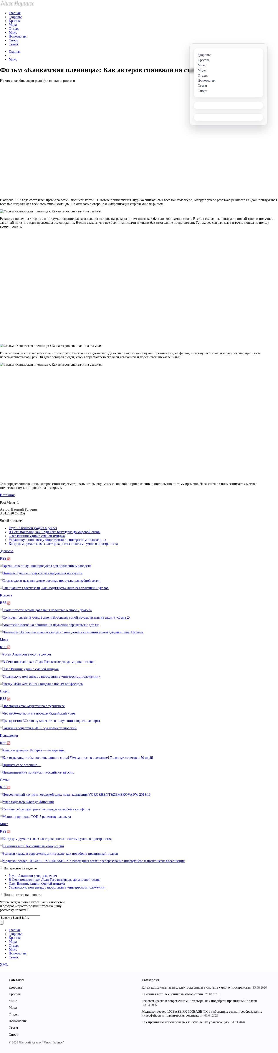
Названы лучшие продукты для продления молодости (43, 573)
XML (4, 964)
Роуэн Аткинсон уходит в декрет (33, 528)
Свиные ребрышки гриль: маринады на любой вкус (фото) (46, 809)
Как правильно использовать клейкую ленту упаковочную (185, 1022)
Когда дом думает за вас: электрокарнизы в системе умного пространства (63, 543)
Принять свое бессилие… (22, 765)
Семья (13, 44)
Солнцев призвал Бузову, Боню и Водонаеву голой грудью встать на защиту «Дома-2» (67, 617)
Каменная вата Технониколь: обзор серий (33, 846)
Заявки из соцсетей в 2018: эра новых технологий (40, 728)
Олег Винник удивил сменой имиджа (37, 536)
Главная (14, 13)
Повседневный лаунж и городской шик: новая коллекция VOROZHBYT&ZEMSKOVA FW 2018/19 (77, 794)
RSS (3, 558)
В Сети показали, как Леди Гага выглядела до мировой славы (54, 532)
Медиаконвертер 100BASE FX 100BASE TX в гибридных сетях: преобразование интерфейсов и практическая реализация (94, 861)
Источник (7, 495)
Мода (13, 24)
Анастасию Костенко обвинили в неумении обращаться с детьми (51, 625)
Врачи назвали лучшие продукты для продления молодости (47, 566)
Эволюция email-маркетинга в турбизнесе (34, 706)
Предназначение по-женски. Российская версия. (38, 772)
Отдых (14, 28)
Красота (15, 21)
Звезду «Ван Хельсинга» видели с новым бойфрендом (43, 684)
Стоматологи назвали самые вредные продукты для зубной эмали (52, 580)
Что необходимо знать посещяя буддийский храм (39, 713)
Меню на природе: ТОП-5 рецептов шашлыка (37, 816)
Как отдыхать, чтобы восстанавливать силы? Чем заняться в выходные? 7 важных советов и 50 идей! (78, 757)
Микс (13, 32)
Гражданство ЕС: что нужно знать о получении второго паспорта (51, 721)
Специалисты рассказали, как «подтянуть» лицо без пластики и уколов (56, 588)
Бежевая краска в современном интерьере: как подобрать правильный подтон (60, 853)
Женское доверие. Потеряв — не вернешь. (34, 750)
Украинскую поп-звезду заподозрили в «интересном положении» (57, 540)
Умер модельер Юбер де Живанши (28, 802)
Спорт (13, 40)
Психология (17, 36)
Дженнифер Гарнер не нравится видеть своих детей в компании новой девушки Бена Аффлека (73, 632)
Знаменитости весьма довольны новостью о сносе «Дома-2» (47, 610)
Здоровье (15, 17)
